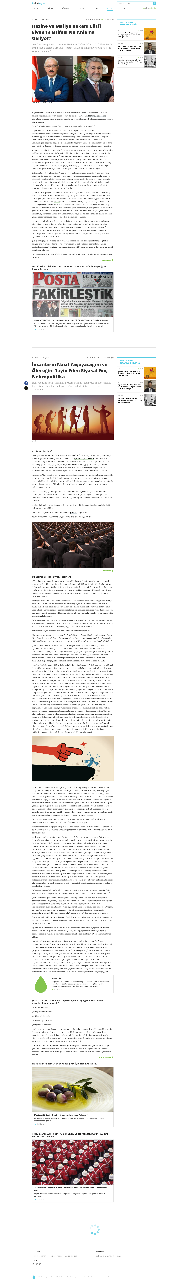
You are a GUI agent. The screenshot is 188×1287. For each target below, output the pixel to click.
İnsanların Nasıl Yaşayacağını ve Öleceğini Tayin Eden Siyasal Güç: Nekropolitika (129, 35)
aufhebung (106, 571)
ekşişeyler (41, 3)
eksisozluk (149, 8)
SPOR (96, 8)
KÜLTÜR (36, 8)
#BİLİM (59, 1256)
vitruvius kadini (105, 1057)
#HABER (74, 1256)
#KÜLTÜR (36, 1256)
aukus (57, 201)
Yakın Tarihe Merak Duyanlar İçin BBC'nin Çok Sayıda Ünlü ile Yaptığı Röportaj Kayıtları (130, 62)
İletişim (118, 1256)
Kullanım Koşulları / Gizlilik (105, 1256)
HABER (109, 8)
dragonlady (106, 260)
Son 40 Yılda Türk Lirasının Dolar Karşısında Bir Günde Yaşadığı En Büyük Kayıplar (71, 320)
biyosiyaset (89, 458)
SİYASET (35, 19)
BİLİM (50, 8)
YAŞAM (81, 8)
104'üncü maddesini (97, 116)
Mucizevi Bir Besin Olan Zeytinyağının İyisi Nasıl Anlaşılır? (61, 1115)
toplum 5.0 (56, 978)
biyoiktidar (78, 458)
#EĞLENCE (51, 1256)
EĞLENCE (65, 8)
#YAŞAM (67, 1256)
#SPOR (43, 1256)
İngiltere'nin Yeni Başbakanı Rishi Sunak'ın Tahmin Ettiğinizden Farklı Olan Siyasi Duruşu (130, 48)
